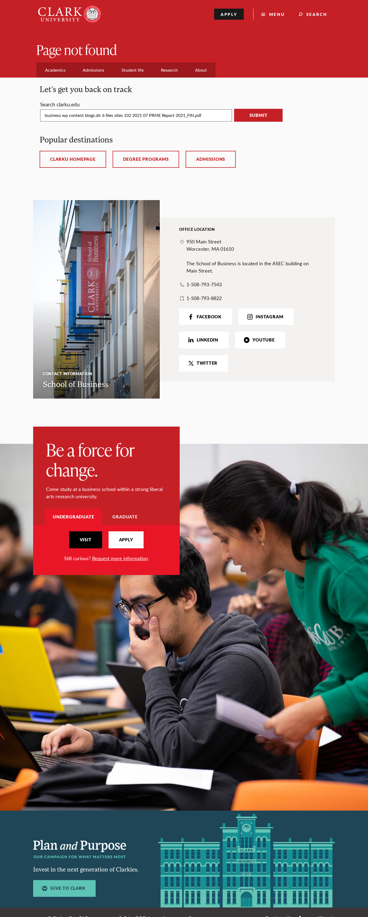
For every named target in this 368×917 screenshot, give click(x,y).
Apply (229, 14)
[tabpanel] (106, 546)
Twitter (207, 363)
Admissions (210, 159)
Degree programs (146, 159)
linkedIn (207, 340)
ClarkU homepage (73, 159)
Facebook (209, 317)
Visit (86, 540)
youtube (263, 340)
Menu (277, 14)
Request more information (120, 558)
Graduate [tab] (124, 517)
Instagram (269, 317)
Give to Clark (67, 888)
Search (316, 14)
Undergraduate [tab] (73, 517)
